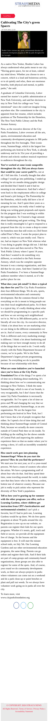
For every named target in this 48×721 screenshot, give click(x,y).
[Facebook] (16, 605)
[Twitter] (23, 605)
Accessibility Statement (24, 711)
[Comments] (30, 605)
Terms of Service (25, 709)
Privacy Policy (39, 709)
